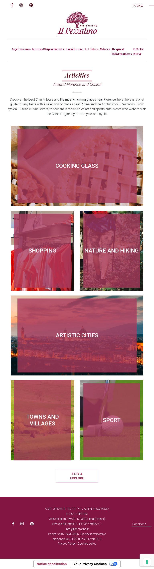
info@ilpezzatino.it (77, 529)
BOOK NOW (138, 51)
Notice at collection (52, 564)
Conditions (139, 524)
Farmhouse (74, 49)
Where (105, 49)
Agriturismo (21, 49)
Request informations (122, 51)
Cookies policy (87, 543)
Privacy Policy (67, 543)
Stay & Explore (77, 476)
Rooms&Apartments (48, 49)
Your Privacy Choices (90, 564)
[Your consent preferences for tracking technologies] (147, 562)
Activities (91, 49)
